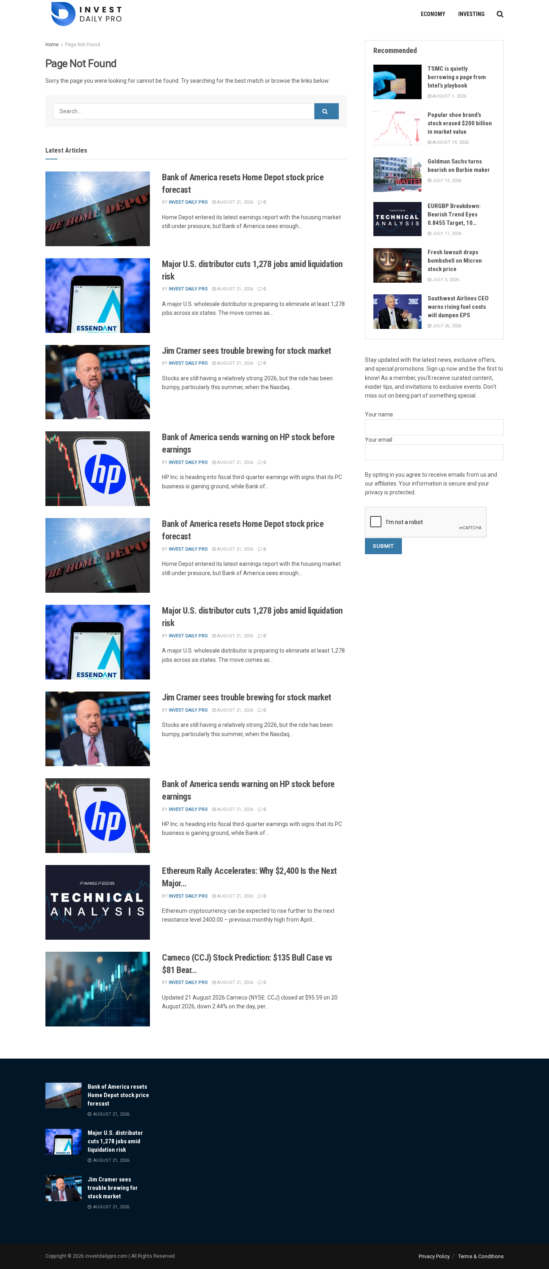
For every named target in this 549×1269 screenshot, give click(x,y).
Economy (433, 14)
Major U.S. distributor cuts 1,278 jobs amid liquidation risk (115, 1141)
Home (52, 44)
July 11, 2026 (446, 233)
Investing (471, 14)
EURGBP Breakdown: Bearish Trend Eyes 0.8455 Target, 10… (454, 214)
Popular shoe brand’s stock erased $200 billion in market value (460, 123)
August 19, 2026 (450, 142)
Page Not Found (82, 44)
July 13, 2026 (446, 180)
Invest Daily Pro (188, 202)
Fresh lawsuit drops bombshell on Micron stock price (455, 261)
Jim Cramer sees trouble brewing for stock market (247, 351)
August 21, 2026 (234, 202)
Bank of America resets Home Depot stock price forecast (118, 1095)
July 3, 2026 (445, 279)
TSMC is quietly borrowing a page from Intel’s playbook (457, 77)
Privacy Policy (434, 1256)
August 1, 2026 (448, 96)
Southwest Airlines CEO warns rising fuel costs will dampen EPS (458, 307)
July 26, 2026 (446, 325)
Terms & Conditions (481, 1256)
